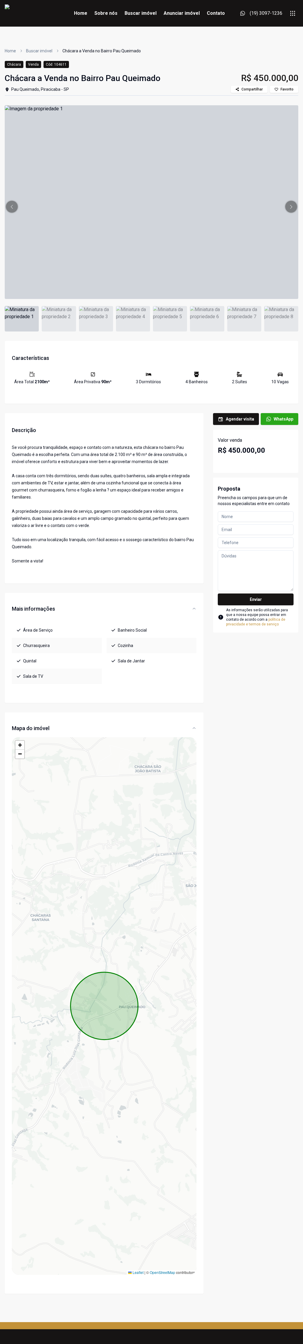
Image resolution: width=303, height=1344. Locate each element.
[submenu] (292, 13)
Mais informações (33, 609)
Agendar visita (240, 419)
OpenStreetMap (162, 1272)
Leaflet (138, 1272)
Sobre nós (105, 13)
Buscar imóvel (141, 13)
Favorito (287, 89)
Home (80, 13)
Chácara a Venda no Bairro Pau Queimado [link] (101, 50)
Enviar (256, 599)
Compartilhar (252, 89)
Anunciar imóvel (182, 13)
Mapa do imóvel (30, 728)
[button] (12, 207)
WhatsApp (283, 419)
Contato (216, 13)
